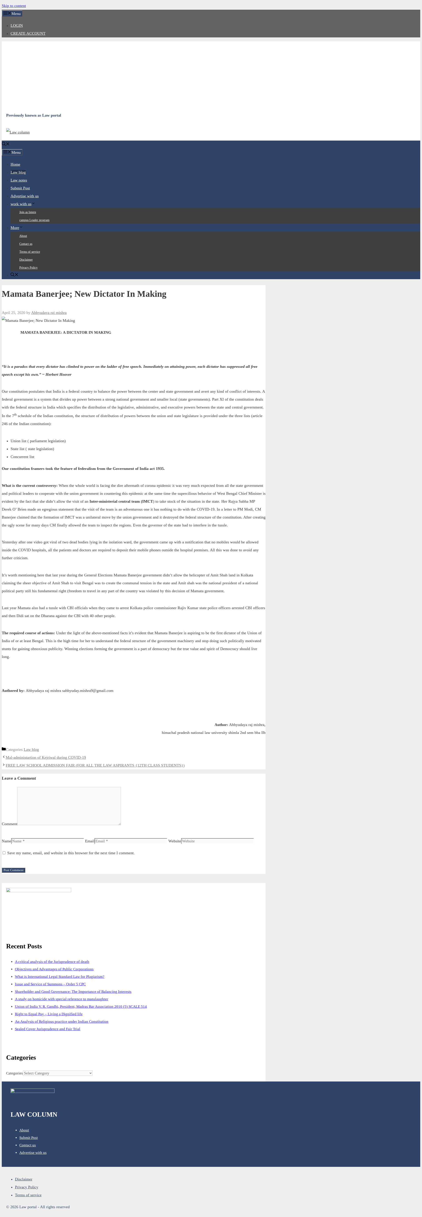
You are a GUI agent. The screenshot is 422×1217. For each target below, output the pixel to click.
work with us (21, 204)
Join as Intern (27, 212)
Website (174, 841)
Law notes (19, 180)
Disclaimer (26, 259)
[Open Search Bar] (6, 144)
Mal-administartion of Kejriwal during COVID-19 (46, 757)
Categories (14, 1073)
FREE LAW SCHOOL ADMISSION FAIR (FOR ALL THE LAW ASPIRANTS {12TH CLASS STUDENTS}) (95, 765)
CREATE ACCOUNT (28, 33)
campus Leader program (34, 220)
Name (6, 841)
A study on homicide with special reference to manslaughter (61, 999)
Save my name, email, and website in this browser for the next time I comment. (71, 853)
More (15, 227)
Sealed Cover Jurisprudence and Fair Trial (47, 1029)
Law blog (18, 172)
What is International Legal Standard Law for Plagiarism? (59, 977)
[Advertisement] (138, 76)
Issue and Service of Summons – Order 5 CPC (50, 984)
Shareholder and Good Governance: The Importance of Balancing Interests (73, 992)
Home (15, 164)
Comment (9, 824)
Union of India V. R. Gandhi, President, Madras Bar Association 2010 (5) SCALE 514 (81, 1006)
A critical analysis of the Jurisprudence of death (52, 962)
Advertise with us (25, 196)
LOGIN (17, 25)
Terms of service (29, 251)
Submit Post (20, 188)
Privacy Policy (28, 267)
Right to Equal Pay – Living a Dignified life (49, 1014)
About (23, 236)
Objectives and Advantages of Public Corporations (54, 969)
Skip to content (14, 6)
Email (90, 841)
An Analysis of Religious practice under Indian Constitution (61, 1021)
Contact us (25, 244)
